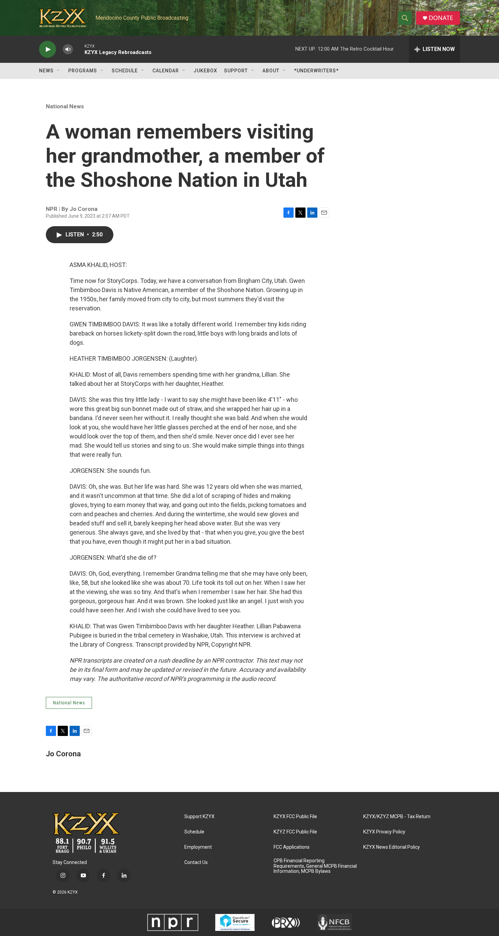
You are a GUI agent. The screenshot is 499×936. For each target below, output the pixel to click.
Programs (82, 70)
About (270, 70)
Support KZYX (199, 816)
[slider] (79, 49)
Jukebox (205, 70)
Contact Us (196, 862)
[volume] (68, 49)
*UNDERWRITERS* (316, 70)
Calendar (165, 70)
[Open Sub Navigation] (58, 70)
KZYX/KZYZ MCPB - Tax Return (396, 816)
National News (65, 106)
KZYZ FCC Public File (295, 831)
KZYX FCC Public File (295, 816)
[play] (47, 49)
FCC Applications (292, 847)
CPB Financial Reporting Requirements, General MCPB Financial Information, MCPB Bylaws (315, 866)
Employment (198, 847)
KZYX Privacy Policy (384, 831)
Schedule (125, 70)
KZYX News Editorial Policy (391, 847)
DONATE (441, 17)
